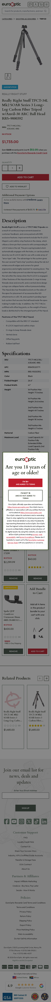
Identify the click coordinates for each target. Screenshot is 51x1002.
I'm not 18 (25, 495)
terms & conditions (27, 537)
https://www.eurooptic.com (18, 507)
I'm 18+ (25, 482)
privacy (35, 534)
